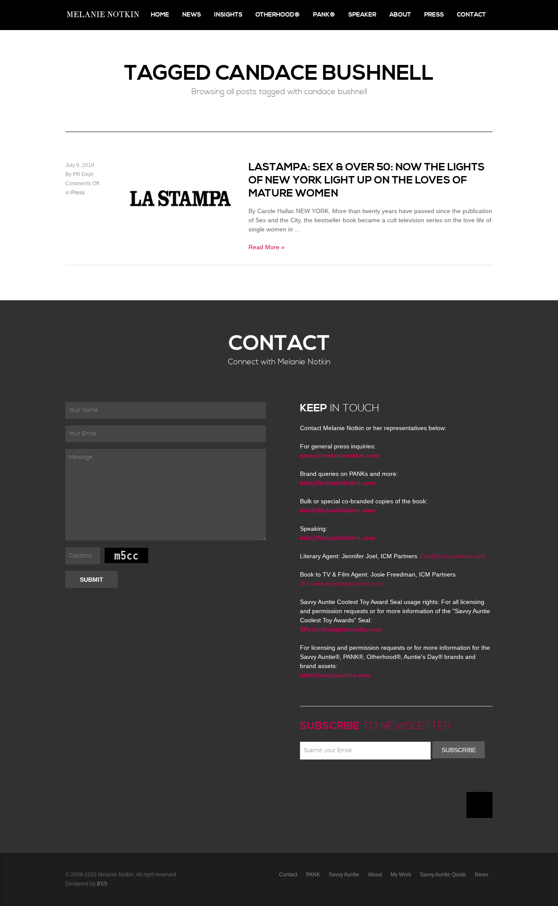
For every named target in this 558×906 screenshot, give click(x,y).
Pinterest (343, 780)
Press (434, 15)
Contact (471, 15)
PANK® (324, 15)
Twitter (330, 780)
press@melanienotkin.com (339, 455)
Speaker (362, 15)
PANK (313, 875)
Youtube (355, 780)
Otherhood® (277, 15)
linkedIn (368, 780)
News (191, 15)
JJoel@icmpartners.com (452, 556)
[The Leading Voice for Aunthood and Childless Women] (102, 15)
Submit (91, 579)
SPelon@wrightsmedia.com (340, 629)
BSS (102, 884)
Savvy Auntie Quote (443, 875)
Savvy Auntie (344, 875)
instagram (381, 780)
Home (160, 15)
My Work (401, 875)
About (400, 15)
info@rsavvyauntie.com (335, 675)
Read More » (266, 247)
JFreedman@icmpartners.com (342, 583)
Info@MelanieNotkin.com (337, 482)
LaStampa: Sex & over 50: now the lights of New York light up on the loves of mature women (366, 180)
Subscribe (459, 750)
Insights (228, 15)
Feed (393, 780)
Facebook (318, 780)
